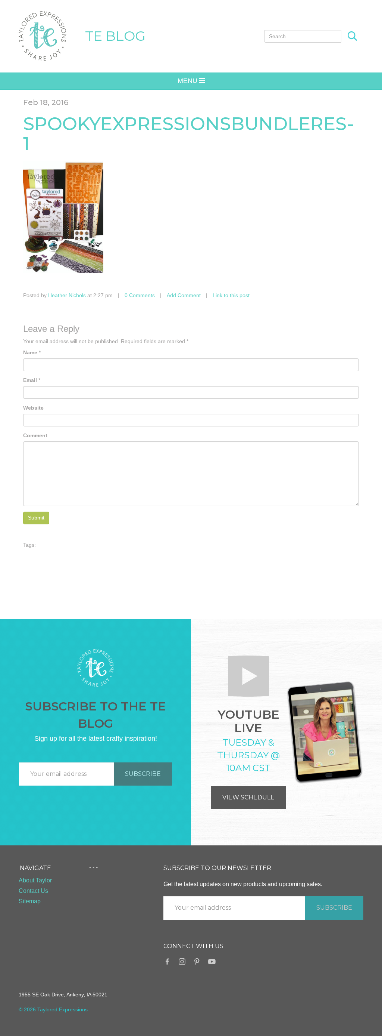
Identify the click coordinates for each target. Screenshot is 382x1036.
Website (33, 408)
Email (30, 380)
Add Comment (184, 295)
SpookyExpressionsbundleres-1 (188, 133)
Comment (35, 435)
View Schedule (248, 797)
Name (30, 352)
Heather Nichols (67, 295)
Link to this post (231, 295)
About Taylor (35, 880)
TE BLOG (115, 36)
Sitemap (30, 901)
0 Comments (140, 295)
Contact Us (33, 891)
